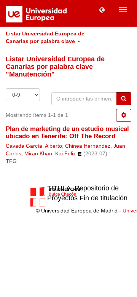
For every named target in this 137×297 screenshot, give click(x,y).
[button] (102, 9)
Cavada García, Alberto (34, 146)
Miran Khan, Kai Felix (50, 153)
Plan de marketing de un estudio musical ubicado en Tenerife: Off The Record (67, 132)
